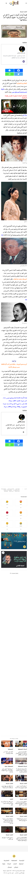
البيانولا (21, 864)
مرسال (10, 867)
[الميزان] (14, 3)
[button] (14, 559)
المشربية (6, 860)
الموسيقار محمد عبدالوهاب (20, 279)
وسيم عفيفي (21, 53)
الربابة (21, 12)
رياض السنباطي (17, 491)
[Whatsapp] (9, 74)
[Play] (14, 106)
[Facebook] (18, 70)
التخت (25, 12)
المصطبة (20, 749)
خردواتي (16, 867)
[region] (14, 559)
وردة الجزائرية (11, 491)
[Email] (24, 61)
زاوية (6, 766)
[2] (26, 299)
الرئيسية (21, 860)
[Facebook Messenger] (9, 70)
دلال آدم (25, 115)
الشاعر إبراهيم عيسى (16, 490)
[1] (2, 235)
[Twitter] (18, 74)
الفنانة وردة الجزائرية (22, 83)
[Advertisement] (14, 672)
